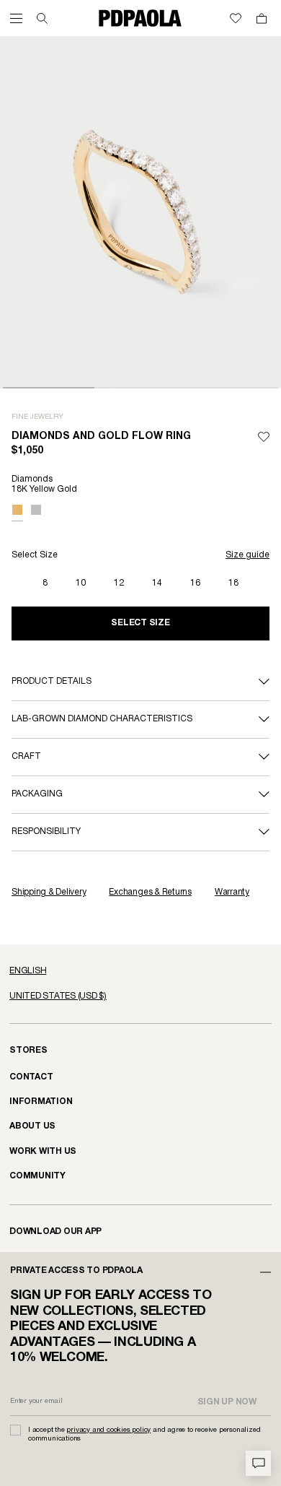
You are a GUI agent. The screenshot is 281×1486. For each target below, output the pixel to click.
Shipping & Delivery (49, 892)
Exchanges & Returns (150, 892)
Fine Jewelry (37, 417)
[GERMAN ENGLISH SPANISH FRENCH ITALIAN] (140, 971)
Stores (28, 1050)
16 (195, 583)
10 (81, 583)
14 (157, 583)
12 (119, 583)
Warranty (232, 892)
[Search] (42, 18)
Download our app (55, 1231)
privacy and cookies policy (108, 1430)
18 (233, 583)
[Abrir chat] (258, 1463)
